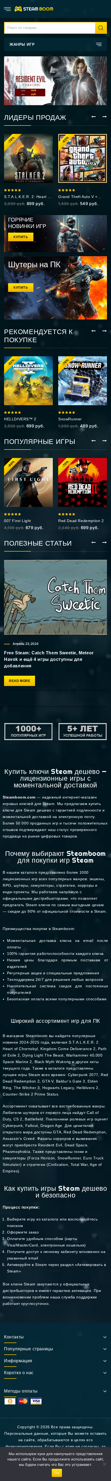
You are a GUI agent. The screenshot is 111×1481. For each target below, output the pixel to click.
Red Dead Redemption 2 (81, 521)
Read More (19, 681)
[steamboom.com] (35, 8)
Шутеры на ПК (34, 264)
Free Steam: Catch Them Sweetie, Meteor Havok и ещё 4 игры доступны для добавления (49, 659)
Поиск (100, 27)
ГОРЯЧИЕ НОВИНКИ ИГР (27, 223)
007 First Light (17, 521)
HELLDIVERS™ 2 (20, 419)
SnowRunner (70, 419)
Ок (56, 1473)
